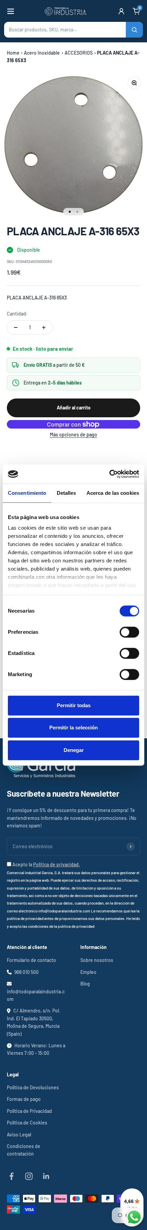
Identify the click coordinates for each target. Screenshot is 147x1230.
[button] (73, 30)
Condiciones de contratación (23, 1150)
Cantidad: (17, 314)
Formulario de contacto (31, 960)
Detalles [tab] (66, 493)
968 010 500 (26, 972)
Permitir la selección (73, 727)
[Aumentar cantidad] (43, 327)
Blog (85, 984)
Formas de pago (24, 1099)
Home (13, 53)
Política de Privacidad (29, 1111)
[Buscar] (134, 30)
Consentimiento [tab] (27, 493)
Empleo (88, 972)
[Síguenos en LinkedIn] (46, 1176)
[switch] (129, 632)
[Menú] (10, 11)
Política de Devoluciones (33, 1087)
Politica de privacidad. (56, 864)
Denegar (74, 750)
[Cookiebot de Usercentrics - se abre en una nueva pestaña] (109, 474)
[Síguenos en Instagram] (29, 1176)
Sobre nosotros (96, 960)
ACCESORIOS (79, 53)
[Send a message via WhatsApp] (134, 1217)
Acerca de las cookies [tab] (112, 493)
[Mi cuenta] (121, 11)
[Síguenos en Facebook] (11, 1176)
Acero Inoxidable (42, 53)
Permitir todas (74, 705)
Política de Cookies (27, 1123)
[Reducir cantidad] (15, 327)
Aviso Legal (19, 1134)
